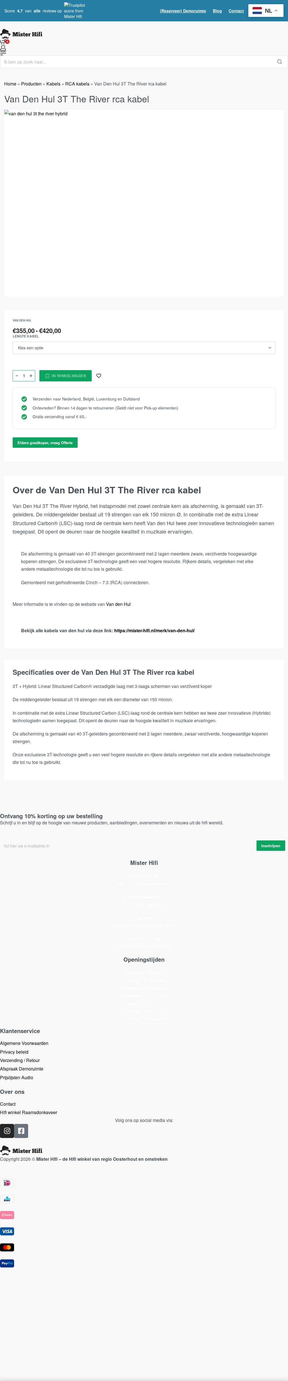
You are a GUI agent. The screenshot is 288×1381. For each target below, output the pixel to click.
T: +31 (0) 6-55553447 (144, 904)
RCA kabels (77, 83)
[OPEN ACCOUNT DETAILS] (3, 48)
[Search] (279, 61)
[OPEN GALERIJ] (144, 203)
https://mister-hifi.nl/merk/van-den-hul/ (154, 630)
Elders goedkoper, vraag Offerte (45, 442)
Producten (31, 83)
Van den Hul (22, 320)
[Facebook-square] (21, 1131)
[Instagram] (7, 1131)
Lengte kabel (26, 336)
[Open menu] (3, 53)
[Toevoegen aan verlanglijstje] (99, 375)
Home (10, 83)
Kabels (53, 83)
